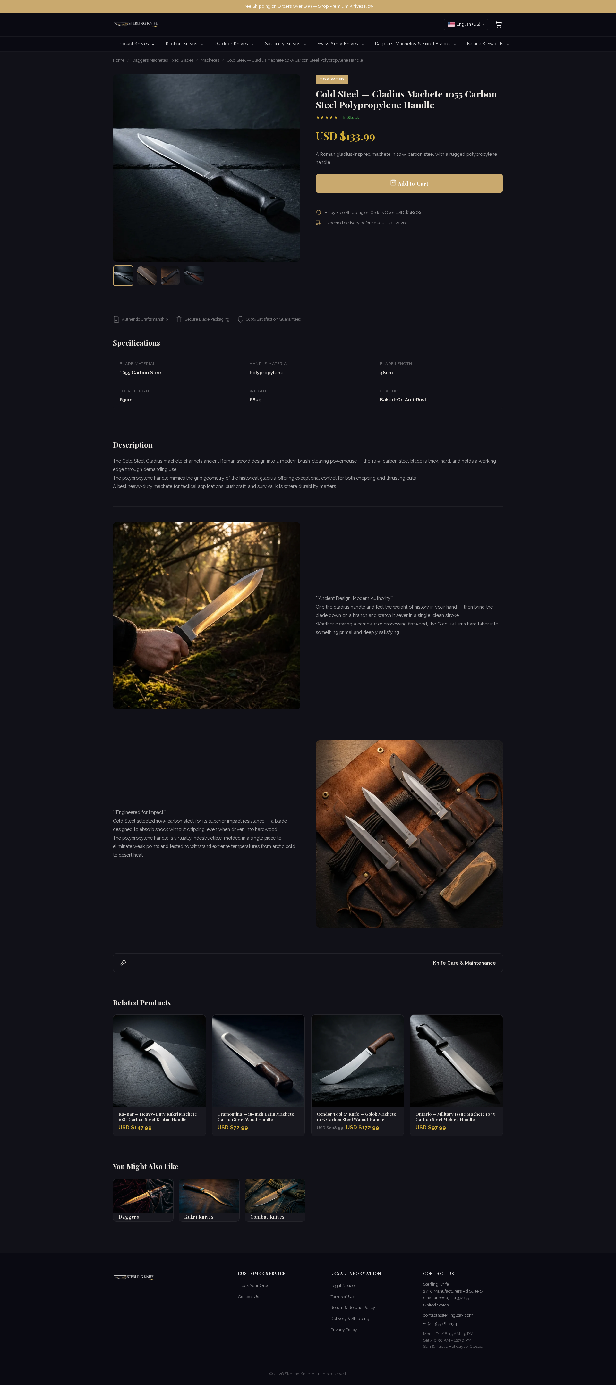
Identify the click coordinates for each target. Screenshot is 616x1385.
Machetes (210, 60)
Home (118, 60)
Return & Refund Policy (352, 1307)
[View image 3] (170, 275)
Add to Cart (412, 183)
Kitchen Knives (182, 43)
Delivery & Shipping (349, 1318)
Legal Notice (342, 1285)
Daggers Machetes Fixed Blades (162, 60)
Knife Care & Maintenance (464, 963)
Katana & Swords (486, 43)
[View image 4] (194, 275)
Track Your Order (254, 1285)
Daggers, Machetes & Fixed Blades (413, 43)
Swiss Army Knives (338, 43)
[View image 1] (123, 275)
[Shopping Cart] (498, 24)
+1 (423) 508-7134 (440, 1323)
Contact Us (248, 1296)
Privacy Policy (343, 1329)
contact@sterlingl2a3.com (448, 1315)
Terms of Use (342, 1296)
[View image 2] (147, 275)
